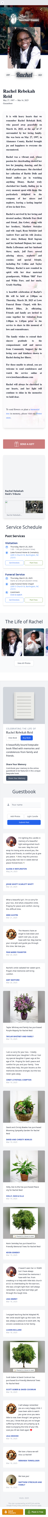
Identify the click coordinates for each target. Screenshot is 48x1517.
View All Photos (24, 663)
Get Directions (14, 563)
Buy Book (27, 738)
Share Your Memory (16, 778)
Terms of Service (31, 1505)
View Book (12, 738)
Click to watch (16, 594)
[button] (24, 1007)
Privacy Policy (17, 1505)
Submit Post (24, 822)
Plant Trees (34, 563)
